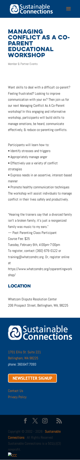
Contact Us (15, 390)
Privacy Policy (17, 397)
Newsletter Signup (32, 378)
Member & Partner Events (23, 64)
